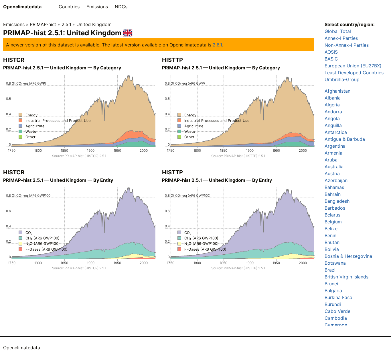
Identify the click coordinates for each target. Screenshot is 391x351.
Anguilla (333, 125)
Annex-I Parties (341, 38)
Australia (334, 166)
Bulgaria (333, 290)
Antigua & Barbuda (345, 139)
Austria (332, 173)
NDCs (121, 6)
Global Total (338, 31)
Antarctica (336, 132)
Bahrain (333, 194)
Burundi (333, 304)
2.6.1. (218, 45)
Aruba (331, 160)
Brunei (331, 283)
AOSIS (331, 52)
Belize (331, 228)
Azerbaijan (336, 180)
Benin (330, 235)
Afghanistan (337, 91)
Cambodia (336, 318)
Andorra (333, 111)
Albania (333, 98)
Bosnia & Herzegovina (348, 256)
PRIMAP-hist (43, 24)
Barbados (335, 208)
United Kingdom (94, 24)
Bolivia (332, 249)
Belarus (332, 215)
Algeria (332, 105)
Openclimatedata (22, 6)
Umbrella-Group (342, 79)
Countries (69, 6)
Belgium (333, 222)
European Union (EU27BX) (353, 66)
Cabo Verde (337, 311)
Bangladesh (337, 201)
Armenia (333, 153)
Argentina (335, 146)
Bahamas (334, 187)
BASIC (331, 59)
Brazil (331, 270)
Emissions (97, 6)
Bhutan (332, 242)
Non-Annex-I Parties (347, 45)
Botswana (335, 263)
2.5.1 (66, 24)
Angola (332, 118)
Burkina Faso (338, 297)
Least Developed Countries (354, 72)
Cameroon (336, 325)
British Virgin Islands (346, 277)
